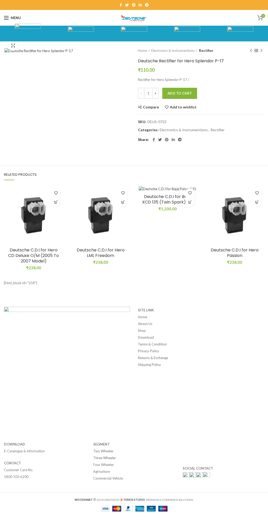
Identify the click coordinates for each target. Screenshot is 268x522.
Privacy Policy (148, 351)
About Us (145, 324)
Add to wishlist (183, 107)
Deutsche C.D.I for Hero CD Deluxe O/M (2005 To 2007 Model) (33, 256)
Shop (142, 330)
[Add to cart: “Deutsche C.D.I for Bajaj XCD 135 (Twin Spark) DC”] (189, 202)
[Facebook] (121, 5)
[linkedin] (140, 5)
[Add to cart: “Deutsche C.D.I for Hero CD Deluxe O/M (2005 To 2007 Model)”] (55, 202)
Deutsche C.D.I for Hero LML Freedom (101, 253)
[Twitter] (127, 5)
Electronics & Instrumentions (173, 50)
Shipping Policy (149, 364)
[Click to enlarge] (13, 45)
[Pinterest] (133, 5)
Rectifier (206, 50)
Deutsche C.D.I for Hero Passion (235, 253)
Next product (261, 50)
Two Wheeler (103, 451)
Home (142, 50)
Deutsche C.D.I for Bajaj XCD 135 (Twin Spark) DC (167, 199)
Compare (151, 107)
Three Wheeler (104, 458)
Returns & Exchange (153, 358)
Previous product (251, 50)
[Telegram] (146, 5)
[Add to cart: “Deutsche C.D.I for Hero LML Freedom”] (122, 202)
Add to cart (180, 93)
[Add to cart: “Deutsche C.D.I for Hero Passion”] (256, 202)
